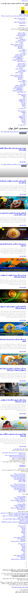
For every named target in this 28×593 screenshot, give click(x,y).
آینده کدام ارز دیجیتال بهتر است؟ (18, 541)
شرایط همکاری (19, 58)
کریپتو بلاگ (20, 48)
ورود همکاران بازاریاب (18, 57)
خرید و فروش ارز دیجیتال (19, 473)
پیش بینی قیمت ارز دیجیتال (16, 44)
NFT (24, 96)
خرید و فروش (22, 99)
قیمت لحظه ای (21, 100)
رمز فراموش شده (21, 501)
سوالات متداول (22, 50)
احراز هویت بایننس (21, 61)
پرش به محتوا (25, 0)
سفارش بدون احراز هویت (19, 18)
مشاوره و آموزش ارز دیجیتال (18, 457)
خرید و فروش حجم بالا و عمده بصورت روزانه (15, 455)
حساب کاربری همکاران (17, 59)
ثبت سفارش (22, 39)
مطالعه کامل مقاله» (22, 161)
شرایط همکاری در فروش (19, 497)
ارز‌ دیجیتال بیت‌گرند (23, 14)
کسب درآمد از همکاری (20, 54)
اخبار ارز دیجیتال (19, 41)
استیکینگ (23, 95)
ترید (24, 107)
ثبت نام (21, 36)
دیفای (24, 98)
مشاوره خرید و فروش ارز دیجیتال (17, 475)
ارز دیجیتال (22, 101)
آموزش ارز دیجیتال (18, 45)
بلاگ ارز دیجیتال (21, 481)
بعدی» (14, 448)
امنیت (21, 43)
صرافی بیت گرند (21, 32)
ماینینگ (23, 105)
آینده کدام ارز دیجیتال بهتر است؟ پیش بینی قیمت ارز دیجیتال (14, 15)
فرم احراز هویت (19, 37)
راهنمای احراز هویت (20, 35)
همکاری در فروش (18, 56)
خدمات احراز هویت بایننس (19, 477)
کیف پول (23, 104)
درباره (24, 52)
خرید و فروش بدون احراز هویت (18, 476)
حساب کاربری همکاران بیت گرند (18, 500)
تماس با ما (23, 53)
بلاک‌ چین (23, 103)
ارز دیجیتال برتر (21, 108)
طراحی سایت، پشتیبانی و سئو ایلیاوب (19, 587)
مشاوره (23, 49)
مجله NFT (20, 46)
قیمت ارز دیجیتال (21, 34)
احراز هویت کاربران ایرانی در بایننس (17, 456)
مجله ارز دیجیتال (21, 40)
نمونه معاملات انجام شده (19, 478)
